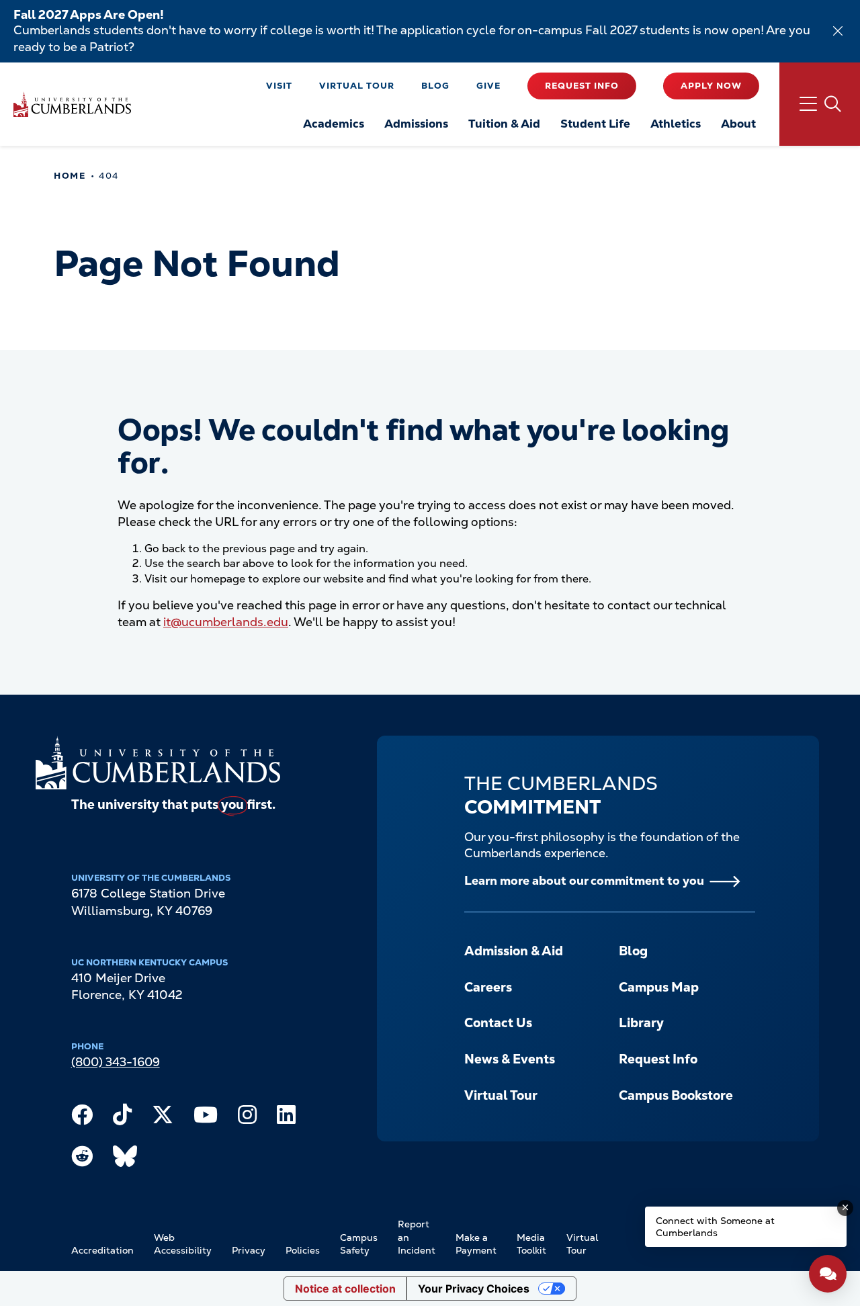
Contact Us (498, 1022)
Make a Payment (476, 1244)
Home (69, 175)
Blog (435, 85)
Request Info (582, 85)
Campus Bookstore (676, 1095)
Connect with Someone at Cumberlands (715, 1227)
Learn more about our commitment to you (584, 880)
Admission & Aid (513, 951)
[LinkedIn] (286, 1118)
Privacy (248, 1250)
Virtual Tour (356, 85)
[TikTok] (122, 1118)
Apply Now (711, 85)
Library (641, 1022)
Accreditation (102, 1250)
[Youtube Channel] (206, 1118)
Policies (303, 1250)
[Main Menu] (819, 104)
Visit (279, 85)
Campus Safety (359, 1244)
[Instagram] (247, 1118)
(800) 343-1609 (115, 1062)
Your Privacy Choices (473, 1288)
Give (488, 85)
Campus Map (659, 987)
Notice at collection (345, 1288)
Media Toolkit (531, 1244)
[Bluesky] (125, 1159)
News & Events (509, 1059)
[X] (162, 1118)
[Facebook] (82, 1118)
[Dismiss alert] (838, 31)
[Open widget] (828, 1274)
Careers (488, 987)
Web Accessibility (183, 1244)
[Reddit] (82, 1159)
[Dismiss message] (845, 1208)
